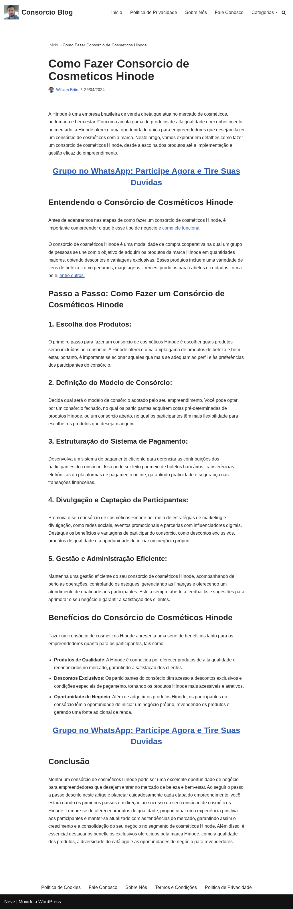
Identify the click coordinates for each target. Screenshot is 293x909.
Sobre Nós (196, 12)
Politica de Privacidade (153, 12)
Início (116, 12)
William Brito (67, 89)
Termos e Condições (176, 887)
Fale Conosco (229, 12)
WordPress (49, 901)
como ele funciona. (181, 228)
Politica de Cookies (61, 887)
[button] (276, 12)
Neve (9, 901)
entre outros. (72, 275)
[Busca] (284, 12)
